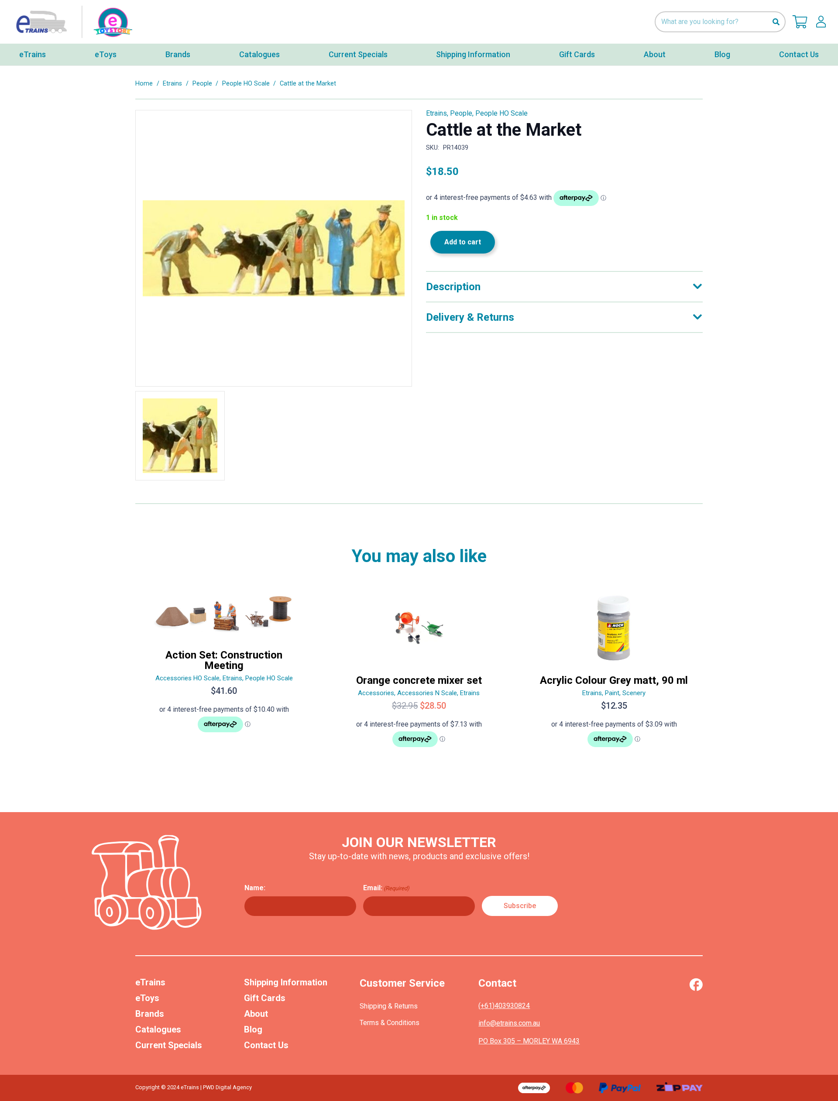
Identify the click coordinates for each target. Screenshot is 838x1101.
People (202, 83)
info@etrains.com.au (509, 1023)
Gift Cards (264, 998)
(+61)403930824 (504, 1006)
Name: (254, 888)
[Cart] (800, 22)
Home (144, 83)
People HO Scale (246, 83)
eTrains (150, 982)
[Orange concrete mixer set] (419, 673)
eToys (147, 998)
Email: (386, 888)
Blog (253, 1029)
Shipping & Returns (389, 1006)
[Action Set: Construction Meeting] (224, 673)
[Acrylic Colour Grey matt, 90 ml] (614, 673)
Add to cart (462, 242)
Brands (149, 1013)
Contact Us (266, 1045)
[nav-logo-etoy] (72, 22)
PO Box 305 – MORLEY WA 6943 (529, 1041)
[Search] (776, 22)
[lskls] (821, 21)
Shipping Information (285, 982)
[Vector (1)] (696, 984)
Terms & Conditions (389, 1023)
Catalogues (158, 1029)
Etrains (172, 83)
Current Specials (168, 1045)
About (256, 1013)
